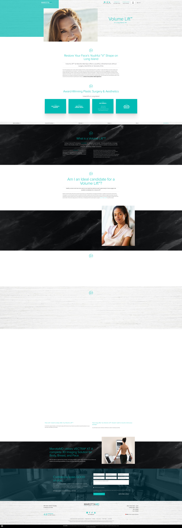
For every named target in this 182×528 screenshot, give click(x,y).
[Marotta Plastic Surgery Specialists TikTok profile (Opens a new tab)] (107, 2)
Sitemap (93, 518)
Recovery (80, 123)
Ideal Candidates (16, 123)
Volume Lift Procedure (49, 123)
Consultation (165, 123)
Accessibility (110, 518)
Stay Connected (107, 3)
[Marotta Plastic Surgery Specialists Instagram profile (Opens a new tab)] (104, 2)
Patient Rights (104, 518)
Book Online (126, 3)
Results (109, 123)
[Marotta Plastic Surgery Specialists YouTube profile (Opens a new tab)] (109, 2)
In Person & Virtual (126, 2)
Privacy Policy (104, 491)
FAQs (137, 123)
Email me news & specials (99, 487)
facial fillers (84, 143)
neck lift (101, 197)
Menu (140, 2)
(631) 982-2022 (116, 3)
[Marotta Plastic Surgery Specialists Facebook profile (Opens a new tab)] (89, 512)
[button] (2, 526)
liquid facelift (75, 150)
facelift (105, 197)
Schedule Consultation (98, 493)
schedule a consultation (127, 374)
